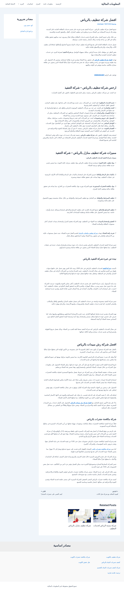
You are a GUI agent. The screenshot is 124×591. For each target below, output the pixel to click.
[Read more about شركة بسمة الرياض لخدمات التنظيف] (104, 516)
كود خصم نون (28, 25)
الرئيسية (58, 4)
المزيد (22, 4)
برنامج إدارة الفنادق (26, 31)
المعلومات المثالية (110, 3)
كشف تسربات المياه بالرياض (111, 562)
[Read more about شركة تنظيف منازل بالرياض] (79, 516)
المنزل (38, 4)
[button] (19, 4)
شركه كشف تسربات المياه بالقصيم (108, 568)
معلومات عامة (48, 4)
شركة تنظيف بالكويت (113, 557)
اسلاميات (30, 4)
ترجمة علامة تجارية (114, 573)
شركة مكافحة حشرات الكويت (80, 557)
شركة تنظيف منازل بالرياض (79, 525)
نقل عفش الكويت (84, 562)
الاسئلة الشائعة (10, 4)
